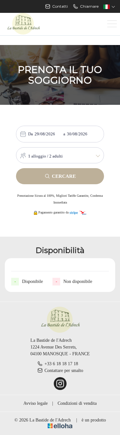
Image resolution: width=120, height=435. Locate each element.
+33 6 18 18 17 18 (61, 363)
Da (30, 133)
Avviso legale (35, 403)
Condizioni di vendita (77, 403)
